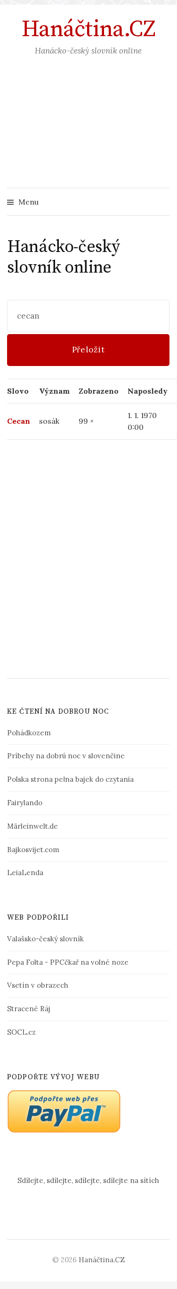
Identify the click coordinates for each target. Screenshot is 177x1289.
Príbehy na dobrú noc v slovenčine (66, 755)
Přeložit (88, 349)
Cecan (18, 421)
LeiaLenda (25, 872)
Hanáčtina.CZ (88, 29)
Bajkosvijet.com (33, 849)
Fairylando (24, 802)
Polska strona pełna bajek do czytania (70, 779)
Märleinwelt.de (32, 826)
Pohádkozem (29, 732)
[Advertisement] (88, 131)
